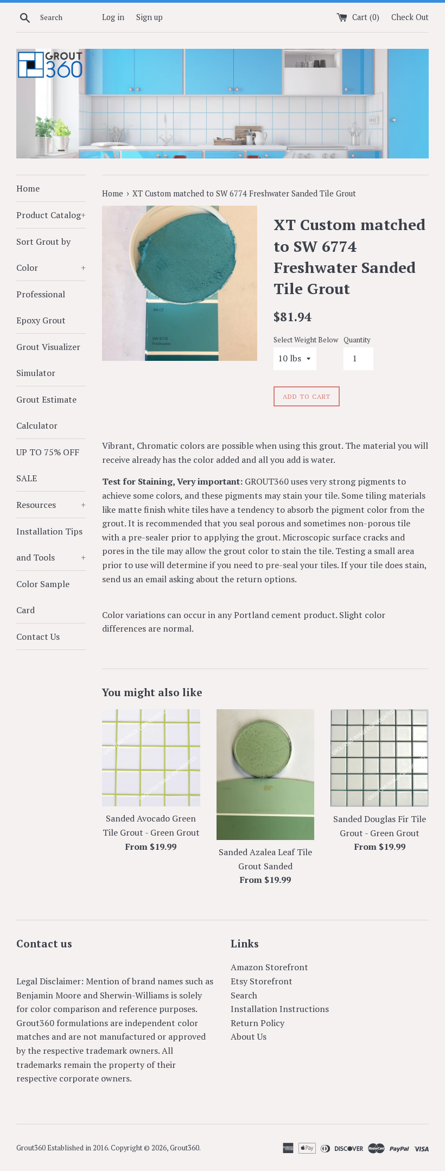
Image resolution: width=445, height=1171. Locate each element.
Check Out (410, 17)
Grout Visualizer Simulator (48, 360)
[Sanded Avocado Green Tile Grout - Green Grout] (151, 757)
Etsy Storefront (262, 981)
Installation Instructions (280, 1009)
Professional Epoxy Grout (41, 307)
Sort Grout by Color (51, 254)
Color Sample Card (42, 597)
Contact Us (38, 636)
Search (244, 995)
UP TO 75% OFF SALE (47, 465)
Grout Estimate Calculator (46, 412)
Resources (51, 505)
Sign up (149, 17)
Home (28, 188)
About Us (248, 1036)
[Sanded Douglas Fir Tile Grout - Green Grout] (379, 758)
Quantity (357, 340)
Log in (113, 17)
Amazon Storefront (269, 967)
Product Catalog (51, 215)
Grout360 (184, 1148)
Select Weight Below (306, 340)
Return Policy (257, 1023)
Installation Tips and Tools (51, 544)
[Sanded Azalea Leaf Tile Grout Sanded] (266, 774)
